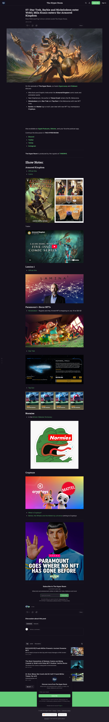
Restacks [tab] (36, 623)
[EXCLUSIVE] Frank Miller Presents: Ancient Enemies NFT (45, 649)
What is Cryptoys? (34, 513)
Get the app (62, 714)
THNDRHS (63, 154)
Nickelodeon (32, 311)
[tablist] (32, 623)
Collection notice (66, 710)
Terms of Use (62, 699)
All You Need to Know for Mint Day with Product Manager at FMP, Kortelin (45, 652)
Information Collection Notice (54, 701)
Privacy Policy (66, 701)
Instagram (32, 146)
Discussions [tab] (38, 643)
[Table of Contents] (2, 361)
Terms (59, 710)
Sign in (104, 3)
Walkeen (74, 86)
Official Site (32, 171)
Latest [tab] (31, 643)
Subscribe (96, 3)
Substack (46, 718)
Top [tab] (27, 643)
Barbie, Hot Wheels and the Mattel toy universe (45, 516)
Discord (31, 137)
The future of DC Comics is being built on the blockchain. (41, 665)
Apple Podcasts (44, 129)
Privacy (54, 710)
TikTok (30, 143)
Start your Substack (50, 714)
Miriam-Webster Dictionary (42, 417)
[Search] (85, 2)
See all (29, 686)
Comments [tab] (29, 623)
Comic (30, 174)
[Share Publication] (89, 2)
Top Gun (31, 388)
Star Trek (31, 351)
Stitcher (53, 129)
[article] (54, 652)
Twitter (31, 140)
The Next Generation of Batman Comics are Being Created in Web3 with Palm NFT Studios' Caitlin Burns (46, 662)
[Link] (23, 162)
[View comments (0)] (32, 25)
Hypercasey (63, 86)
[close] (70, 677)
